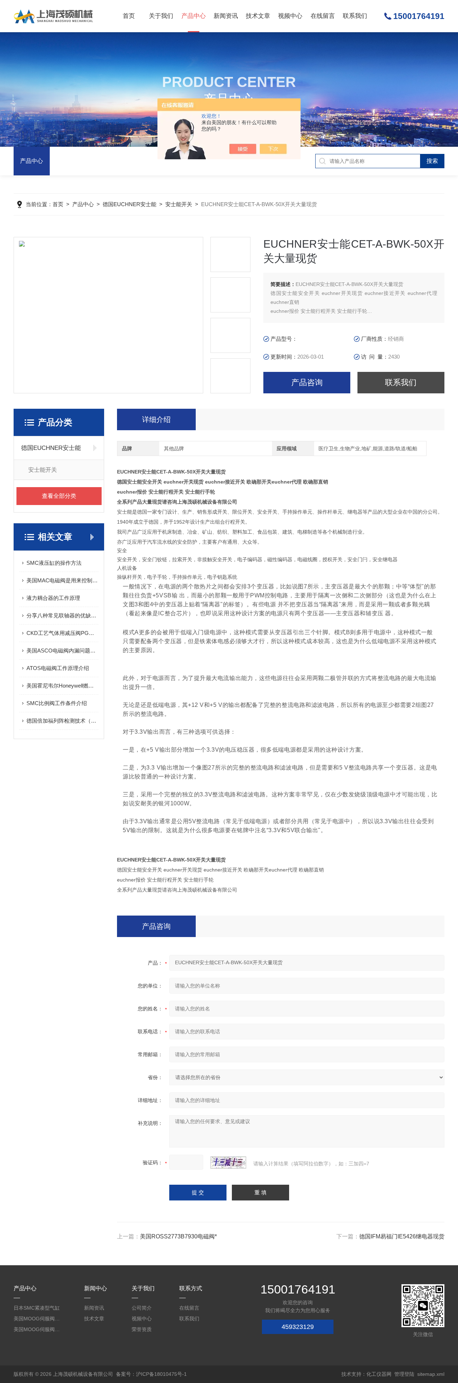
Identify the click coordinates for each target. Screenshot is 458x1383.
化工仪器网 (378, 1374)
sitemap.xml (430, 1374)
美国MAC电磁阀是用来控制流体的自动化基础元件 (62, 580)
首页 (129, 16)
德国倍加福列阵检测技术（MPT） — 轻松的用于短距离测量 (62, 721)
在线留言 (323, 16)
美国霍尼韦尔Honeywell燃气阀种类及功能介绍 (62, 686)
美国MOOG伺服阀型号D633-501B (38, 1329)
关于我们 (161, 16)
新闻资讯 (226, 16)
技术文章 (258, 16)
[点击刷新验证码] (228, 1162)
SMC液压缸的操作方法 (54, 563)
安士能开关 (178, 204)
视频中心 (290, 16)
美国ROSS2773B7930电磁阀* (178, 1236)
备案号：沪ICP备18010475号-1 (151, 1374)
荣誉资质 (142, 1329)
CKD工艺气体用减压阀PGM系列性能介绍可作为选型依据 (62, 633)
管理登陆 (404, 1374)
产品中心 (193, 16)
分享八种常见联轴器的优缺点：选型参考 (62, 615)
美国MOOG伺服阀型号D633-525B (38, 1318)
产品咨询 (307, 382)
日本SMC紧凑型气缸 (37, 1308)
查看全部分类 (59, 496)
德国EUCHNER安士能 (129, 204)
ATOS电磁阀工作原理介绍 (57, 668)
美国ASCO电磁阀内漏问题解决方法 (62, 650)
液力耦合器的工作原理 (53, 598)
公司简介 (142, 1308)
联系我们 (355, 16)
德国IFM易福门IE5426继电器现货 (401, 1236)
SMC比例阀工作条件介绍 (56, 703)
